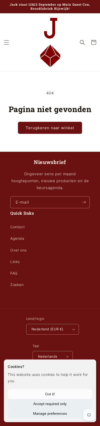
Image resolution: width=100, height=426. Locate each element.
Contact (17, 227)
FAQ (14, 273)
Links (15, 261)
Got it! (50, 394)
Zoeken (17, 284)
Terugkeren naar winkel (50, 127)
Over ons (18, 250)
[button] (6, 42)
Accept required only (50, 404)
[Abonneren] (83, 202)
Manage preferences (50, 413)
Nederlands (47, 356)
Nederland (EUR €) (48, 329)
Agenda (17, 238)
